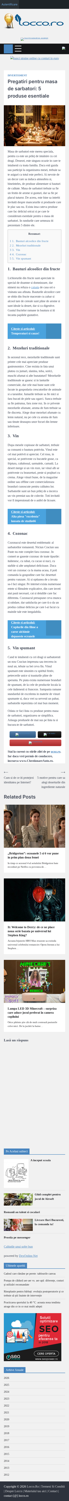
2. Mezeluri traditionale (25, 245)
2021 (6, 1412)
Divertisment (17, 75)
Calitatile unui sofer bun (18, 1246)
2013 (6, 1467)
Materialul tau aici (35, 1491)
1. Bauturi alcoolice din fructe (29, 241)
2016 (6, 1447)
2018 (6, 1433)
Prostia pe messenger (17, 1237)
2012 (6, 1474)
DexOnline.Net (28, 1255)
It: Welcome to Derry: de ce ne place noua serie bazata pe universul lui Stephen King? (31, 931)
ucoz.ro (55, 751)
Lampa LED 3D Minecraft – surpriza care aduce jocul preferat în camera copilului (32, 1012)
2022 (6, 1405)
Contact (53, 1491)
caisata (35, 287)
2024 (6, 1391)
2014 (6, 1461)
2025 (6, 1384)
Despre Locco (13, 1491)
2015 (6, 1454)
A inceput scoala (40, 1160)
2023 (6, 1398)
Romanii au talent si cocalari (22, 1212)
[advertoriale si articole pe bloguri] (32, 1360)
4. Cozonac (18, 254)
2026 (6, 1378)
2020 (6, 1419)
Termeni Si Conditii (53, 1486)
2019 (6, 1426)
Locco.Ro (33, 1486)
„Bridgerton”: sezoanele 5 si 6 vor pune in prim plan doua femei (33, 855)
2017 (6, 1440)
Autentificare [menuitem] (9, 4)
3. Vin (15, 249)
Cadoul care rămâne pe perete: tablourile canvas (30, 1273)
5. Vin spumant (20, 258)
